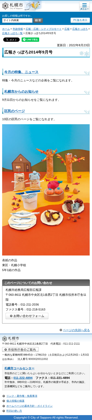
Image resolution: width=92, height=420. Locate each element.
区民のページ (14, 111)
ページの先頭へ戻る (76, 330)
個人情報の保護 (15, 400)
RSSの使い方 (14, 410)
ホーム (6, 28)
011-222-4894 (23, 378)
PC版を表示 (80, 20)
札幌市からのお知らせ (21, 91)
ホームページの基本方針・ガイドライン (29, 405)
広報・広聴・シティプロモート (44, 28)
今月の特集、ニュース (21, 72)
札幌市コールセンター (19, 368)
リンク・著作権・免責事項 (21, 395)
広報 (67, 28)
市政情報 (18, 28)
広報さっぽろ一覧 (12, 33)
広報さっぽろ (80, 28)
